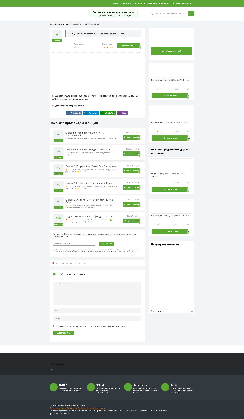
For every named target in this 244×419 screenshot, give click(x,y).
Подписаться (106, 244)
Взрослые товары (64, 24)
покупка (65, 263)
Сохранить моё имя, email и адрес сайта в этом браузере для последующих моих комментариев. (90, 326)
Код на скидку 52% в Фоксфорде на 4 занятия (168, 174)
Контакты (163, 3)
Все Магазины (157, 311)
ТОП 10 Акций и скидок (181, 3)
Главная (53, 24)
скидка (84, 263)
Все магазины (150, 3)
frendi (58, 263)
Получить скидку (128, 46)
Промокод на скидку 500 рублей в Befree (170, 80)
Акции (115, 3)
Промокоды (126, 3)
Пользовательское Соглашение (63, 408)
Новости (138, 3)
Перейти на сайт (171, 51)
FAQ (51, 370)
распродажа (75, 263)
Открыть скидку (131, 137)
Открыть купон (132, 221)
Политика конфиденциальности (91, 408)
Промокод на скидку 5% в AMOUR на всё (170, 122)
